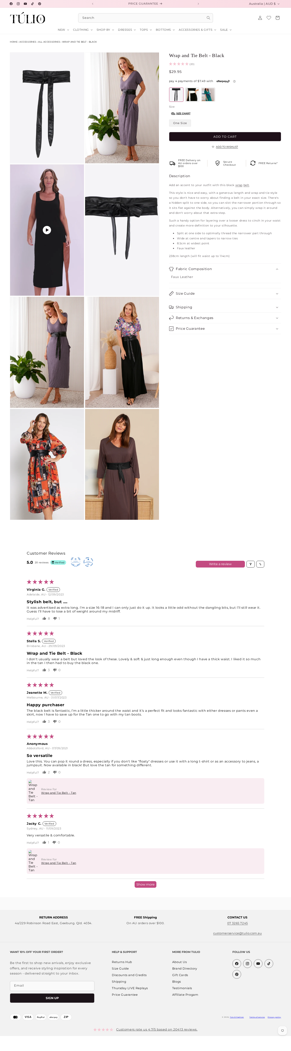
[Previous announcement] (92, 4)
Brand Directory (184, 968)
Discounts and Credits (129, 975)
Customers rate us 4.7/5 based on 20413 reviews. (156, 1029)
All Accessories (49, 41)
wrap (238, 185)
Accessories (27, 41)
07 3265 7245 (237, 923)
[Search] (208, 17)
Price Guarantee (125, 995)
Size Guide (120, 968)
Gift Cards (180, 975)
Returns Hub (122, 962)
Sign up (52, 998)
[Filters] (250, 564)
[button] (277, 17)
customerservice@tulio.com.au (237, 933)
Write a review (220, 564)
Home (13, 41)
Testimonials (182, 988)
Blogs (176, 981)
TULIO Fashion (237, 1017)
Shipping (119, 981)
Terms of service (257, 1017)
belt (246, 185)
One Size (180, 123)
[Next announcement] (198, 4)
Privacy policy (274, 1017)
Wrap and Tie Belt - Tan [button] (58, 793)
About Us (179, 962)
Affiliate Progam (185, 995)
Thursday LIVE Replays (130, 988)
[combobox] (145, 17)
